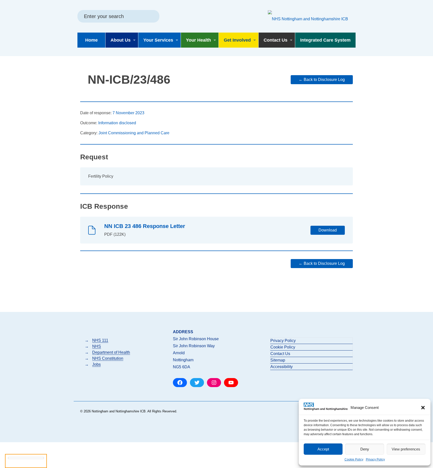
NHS (96, 346)
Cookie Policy (354, 459)
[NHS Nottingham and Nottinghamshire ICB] (308, 19)
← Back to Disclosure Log (322, 79)
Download (327, 230)
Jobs (96, 364)
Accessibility (281, 367)
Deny (364, 449)
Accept (323, 449)
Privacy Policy (375, 459)
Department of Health (111, 352)
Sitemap (277, 360)
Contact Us (280, 354)
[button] (422, 407)
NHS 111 (100, 340)
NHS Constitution (107, 358)
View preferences (406, 449)
